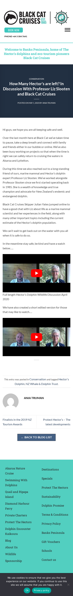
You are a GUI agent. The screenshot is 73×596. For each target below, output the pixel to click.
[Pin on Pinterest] (46, 366)
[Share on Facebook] (27, 366)
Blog (8, 540)
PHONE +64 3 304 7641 (15, 36)
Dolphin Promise (53, 505)
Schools (47, 550)
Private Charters (16, 515)
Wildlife (10, 554)
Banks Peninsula (53, 532)
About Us (11, 547)
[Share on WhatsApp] (20, 366)
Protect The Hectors (18, 522)
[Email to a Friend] (40, 366)
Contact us (49, 560)
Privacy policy (41, 590)
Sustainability (51, 496)
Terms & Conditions (55, 514)
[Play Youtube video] (36, 273)
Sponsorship (13, 561)
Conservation (36, 79)
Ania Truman (49, 103)
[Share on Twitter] (33, 366)
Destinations (50, 469)
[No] (68, 586)
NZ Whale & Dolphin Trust (42, 383)
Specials (47, 478)
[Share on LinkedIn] (52, 366)
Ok (27, 590)
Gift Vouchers (51, 542)
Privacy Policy (51, 523)
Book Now (13, 30)
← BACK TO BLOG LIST (36, 437)
